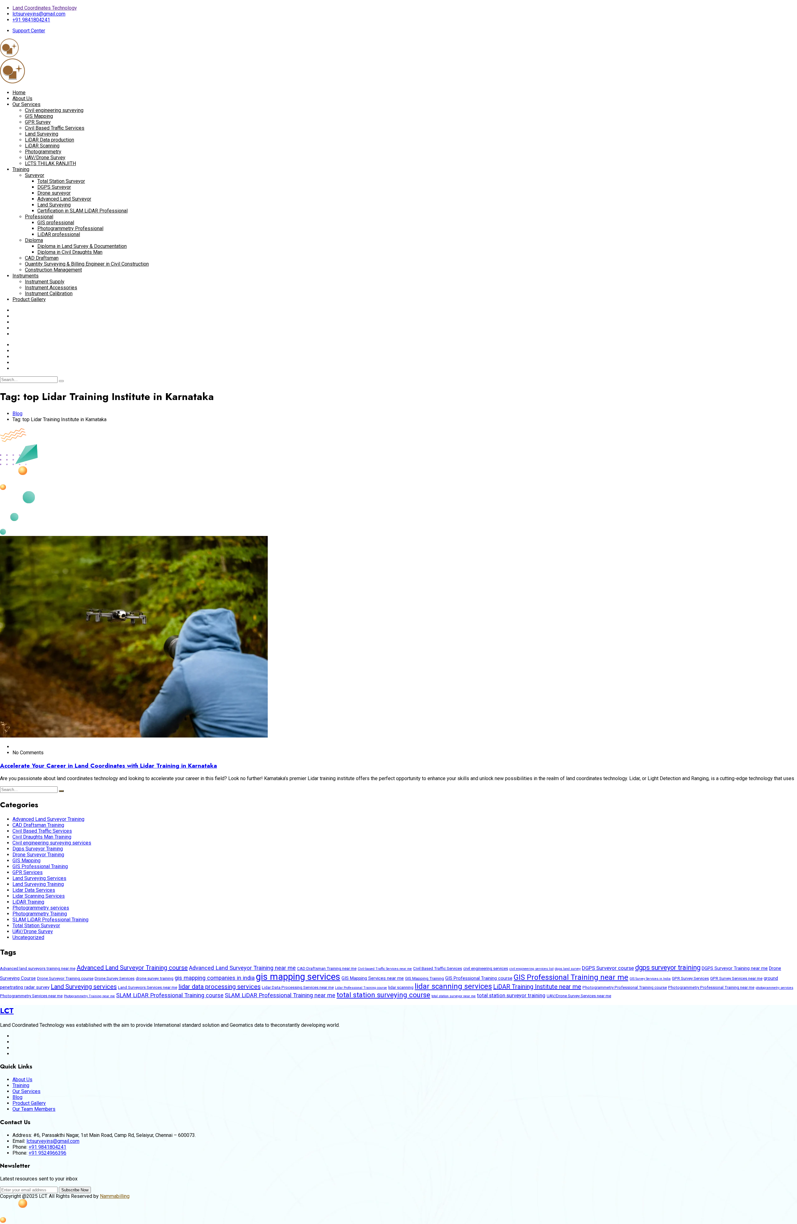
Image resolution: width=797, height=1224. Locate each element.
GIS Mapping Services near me (373, 978)
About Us (22, 98)
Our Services (26, 104)
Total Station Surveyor (61, 181)
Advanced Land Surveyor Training (48, 819)
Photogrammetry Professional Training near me (711, 987)
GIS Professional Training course (478, 978)
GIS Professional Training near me (571, 977)
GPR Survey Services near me (736, 978)
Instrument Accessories (51, 288)
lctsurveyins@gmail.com (38, 14)
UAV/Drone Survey (45, 158)
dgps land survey (568, 969)
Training (20, 169)
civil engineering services (485, 968)
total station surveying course (383, 995)
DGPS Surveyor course (608, 968)
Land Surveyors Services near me (147, 987)
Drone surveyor (54, 193)
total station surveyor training (511, 995)
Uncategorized (28, 937)
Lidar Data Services (33, 890)
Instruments (25, 276)
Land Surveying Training (38, 884)
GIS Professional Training (40, 866)
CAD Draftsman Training (38, 825)
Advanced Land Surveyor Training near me (242, 968)
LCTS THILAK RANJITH (50, 163)
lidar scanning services (453, 986)
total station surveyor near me (454, 996)
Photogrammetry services (40, 908)
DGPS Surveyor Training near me (735, 968)
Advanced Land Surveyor (64, 199)
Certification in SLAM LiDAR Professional (82, 211)
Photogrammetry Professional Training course (624, 987)
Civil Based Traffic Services (54, 128)
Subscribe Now (74, 1190)
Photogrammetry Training (39, 914)
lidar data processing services (219, 986)
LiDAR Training (28, 902)
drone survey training (154, 978)
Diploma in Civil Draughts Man (69, 252)
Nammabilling (115, 1196)
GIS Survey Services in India (650, 979)
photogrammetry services (774, 988)
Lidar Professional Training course (361, 988)
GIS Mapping (39, 116)
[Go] (61, 381)
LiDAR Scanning (42, 146)
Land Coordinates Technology (44, 8)
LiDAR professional (58, 234)
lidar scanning (400, 987)
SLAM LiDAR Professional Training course (170, 995)
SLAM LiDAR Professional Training (50, 920)
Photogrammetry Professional (70, 228)
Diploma (34, 240)
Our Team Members (33, 1109)
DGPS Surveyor (54, 187)
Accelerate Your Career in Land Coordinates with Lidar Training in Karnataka (108, 765)
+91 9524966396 (47, 1153)
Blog (17, 414)
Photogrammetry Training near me (89, 996)
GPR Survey (38, 122)
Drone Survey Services (114, 978)
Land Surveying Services (39, 878)
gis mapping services (298, 976)
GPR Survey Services (690, 978)
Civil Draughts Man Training (41, 837)
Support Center (28, 31)
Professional (39, 217)
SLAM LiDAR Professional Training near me (280, 995)
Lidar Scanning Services (38, 896)
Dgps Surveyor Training (37, 849)
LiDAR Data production (49, 140)
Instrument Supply (44, 282)
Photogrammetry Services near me (31, 996)
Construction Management (53, 270)
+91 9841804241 (31, 20)
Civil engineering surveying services (51, 843)
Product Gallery (29, 299)
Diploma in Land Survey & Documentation (82, 246)
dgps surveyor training (667, 967)
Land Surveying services (84, 986)
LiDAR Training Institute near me (537, 986)
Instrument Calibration (49, 293)
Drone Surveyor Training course (65, 978)
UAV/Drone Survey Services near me (579, 996)
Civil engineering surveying (54, 110)
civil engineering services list (531, 969)
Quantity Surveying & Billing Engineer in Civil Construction (87, 264)
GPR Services (27, 872)
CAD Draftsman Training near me (326, 968)
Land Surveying (41, 134)
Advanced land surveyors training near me (37, 968)
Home (19, 92)
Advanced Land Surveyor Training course (132, 967)
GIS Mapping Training (424, 978)
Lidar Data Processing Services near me (298, 987)
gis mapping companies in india (215, 978)
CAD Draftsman (42, 258)
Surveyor (34, 175)
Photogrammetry (43, 152)
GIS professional (55, 223)
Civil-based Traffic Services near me (385, 969)
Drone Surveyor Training (38, 855)
